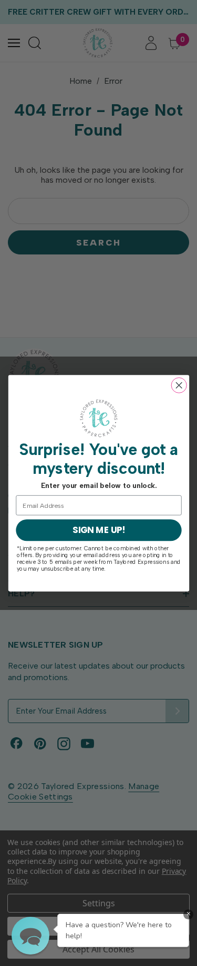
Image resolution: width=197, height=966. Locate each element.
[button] (30, 935)
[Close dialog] (179, 385)
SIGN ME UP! (98, 530)
